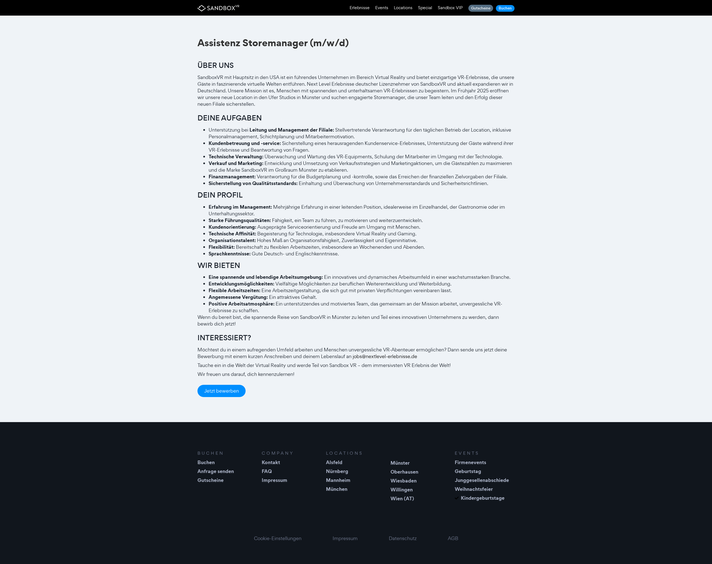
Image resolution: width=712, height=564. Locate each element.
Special (425, 8)
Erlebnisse (360, 8)
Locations (403, 8)
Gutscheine (480, 8)
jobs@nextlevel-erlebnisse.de (385, 356)
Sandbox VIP (450, 8)
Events (381, 8)
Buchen (505, 8)
